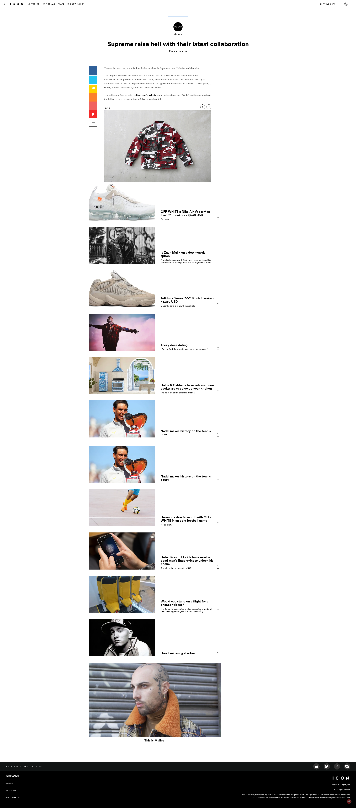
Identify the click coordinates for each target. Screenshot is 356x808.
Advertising (12, 766)
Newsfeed (34, 4)
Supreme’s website (146, 94)
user (346, 4)
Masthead (11, 790)
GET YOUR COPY (327, 4)
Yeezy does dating (174, 345)
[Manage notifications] (349, 801)
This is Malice (154, 740)
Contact (24, 766)
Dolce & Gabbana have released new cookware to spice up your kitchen (188, 387)
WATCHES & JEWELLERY (71, 4)
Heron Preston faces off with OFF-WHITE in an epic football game (186, 519)
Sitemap (9, 783)
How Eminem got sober (178, 653)
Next (209, 106)
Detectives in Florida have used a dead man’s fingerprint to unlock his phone (187, 561)
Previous (202, 106)
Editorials (49, 4)
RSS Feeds (36, 766)
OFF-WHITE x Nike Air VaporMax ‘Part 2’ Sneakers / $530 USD (185, 213)
